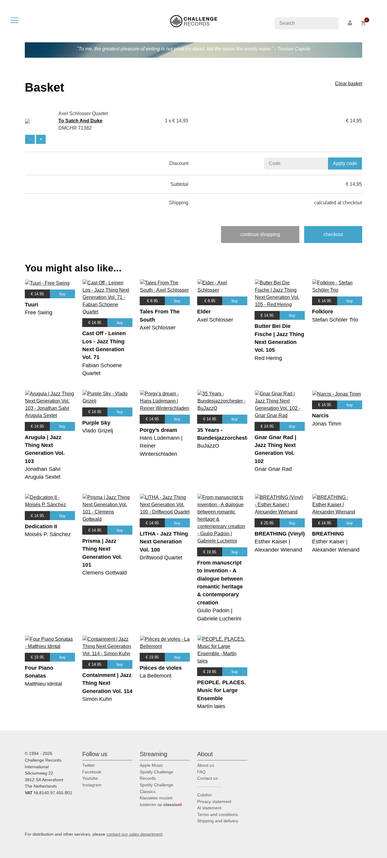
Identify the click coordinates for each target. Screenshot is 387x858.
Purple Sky (96, 423)
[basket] (363, 23)
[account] (350, 23)
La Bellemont (155, 676)
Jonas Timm (326, 424)
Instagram (92, 784)
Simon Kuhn (97, 699)
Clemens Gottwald (104, 573)
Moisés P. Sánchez (48, 534)
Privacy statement (214, 801)
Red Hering (268, 358)
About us (205, 765)
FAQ (201, 771)
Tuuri (31, 305)
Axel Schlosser (158, 328)
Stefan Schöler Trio (335, 320)
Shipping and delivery (217, 820)
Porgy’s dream (158, 430)
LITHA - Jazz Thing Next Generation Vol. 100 (164, 542)
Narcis (320, 416)
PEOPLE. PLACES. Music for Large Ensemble (221, 690)
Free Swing (38, 312)
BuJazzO (208, 446)
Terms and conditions (217, 814)
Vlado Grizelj (97, 431)
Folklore (322, 312)
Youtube (90, 778)
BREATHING (328, 534)
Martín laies (211, 706)
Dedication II (41, 526)
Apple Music (151, 765)
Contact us (207, 778)
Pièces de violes (161, 668)
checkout (333, 234)
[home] (193, 20)
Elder (204, 312)
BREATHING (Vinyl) (280, 534)
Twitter (88, 765)
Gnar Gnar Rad (273, 469)
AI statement (209, 807)
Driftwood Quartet (161, 558)
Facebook (91, 771)
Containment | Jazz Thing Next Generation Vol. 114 (107, 683)
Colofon (204, 794)
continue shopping (260, 234)
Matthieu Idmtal (43, 684)
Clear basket (348, 83)
